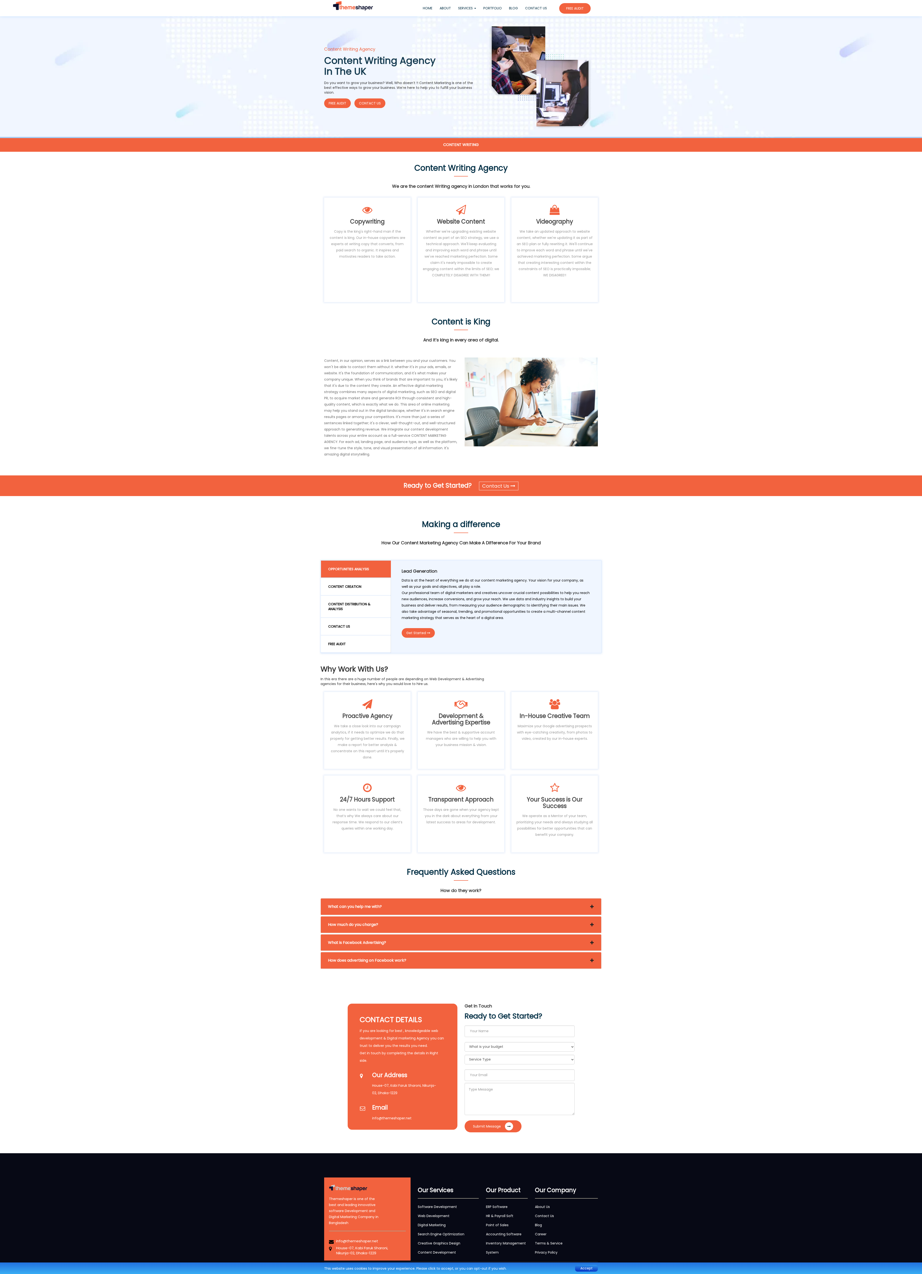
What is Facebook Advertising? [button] (357, 942)
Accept (586, 1268)
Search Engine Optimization (441, 1234)
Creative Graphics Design (439, 1243)
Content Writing (461, 144)
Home (429, 8)
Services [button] (466, 8)
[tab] (461, 906)
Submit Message (487, 1126)
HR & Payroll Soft (499, 1215)
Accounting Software (504, 1234)
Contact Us (370, 103)
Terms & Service (549, 1243)
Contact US (339, 626)
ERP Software (497, 1206)
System (492, 1252)
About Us (542, 1206)
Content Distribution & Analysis (349, 606)
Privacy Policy (546, 1252)
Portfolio (492, 8)
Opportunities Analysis (348, 569)
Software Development (437, 1206)
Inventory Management (506, 1243)
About (445, 8)
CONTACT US (536, 8)
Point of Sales (497, 1225)
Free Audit (337, 644)
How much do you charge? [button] (353, 924)
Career (540, 1234)
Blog (513, 8)
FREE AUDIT (575, 8)
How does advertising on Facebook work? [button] (367, 960)
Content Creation (344, 586)
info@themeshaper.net (392, 1118)
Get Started (416, 633)
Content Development (437, 1252)
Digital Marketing (432, 1225)
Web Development (433, 1215)
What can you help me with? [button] (355, 906)
